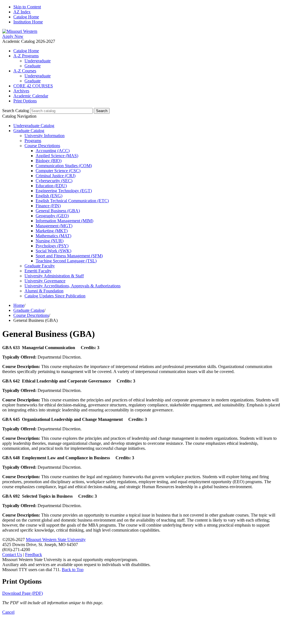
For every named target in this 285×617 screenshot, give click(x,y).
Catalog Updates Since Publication (54, 295)
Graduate (32, 65)
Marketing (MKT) (52, 230)
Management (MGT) (54, 225)
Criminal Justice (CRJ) (55, 175)
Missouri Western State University (56, 539)
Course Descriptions (42, 145)
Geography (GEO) (52, 215)
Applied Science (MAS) (57, 155)
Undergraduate (37, 60)
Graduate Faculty (39, 265)
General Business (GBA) (58, 210)
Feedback (33, 554)
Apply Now (12, 36)
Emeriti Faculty (37, 270)
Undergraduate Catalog (33, 125)
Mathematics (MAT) (53, 235)
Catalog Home (26, 16)
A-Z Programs (26, 55)
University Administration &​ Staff (54, 275)
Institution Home (28, 21)
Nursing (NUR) (49, 240)
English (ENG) (49, 195)
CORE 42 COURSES (33, 85)
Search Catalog (15, 110)
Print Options (25, 100)
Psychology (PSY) (52, 245)
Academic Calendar (30, 95)
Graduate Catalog (28, 130)
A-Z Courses (24, 70)
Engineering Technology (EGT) (64, 190)
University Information (44, 135)
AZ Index (22, 11)
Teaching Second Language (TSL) (66, 260)
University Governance (44, 280)
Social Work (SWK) (53, 250)
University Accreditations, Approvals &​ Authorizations (72, 285)
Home (18, 305)
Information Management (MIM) (64, 220)
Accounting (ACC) (53, 150)
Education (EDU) (51, 185)
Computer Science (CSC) (58, 170)
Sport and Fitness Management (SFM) (69, 255)
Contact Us (12, 554)
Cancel (8, 612)
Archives (21, 90)
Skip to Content (27, 6)
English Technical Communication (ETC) (72, 200)
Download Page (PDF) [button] (22, 593)
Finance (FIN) (48, 205)
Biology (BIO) (49, 160)
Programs (32, 140)
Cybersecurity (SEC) (54, 180)
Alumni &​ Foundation (43, 290)
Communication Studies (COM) (64, 165)
